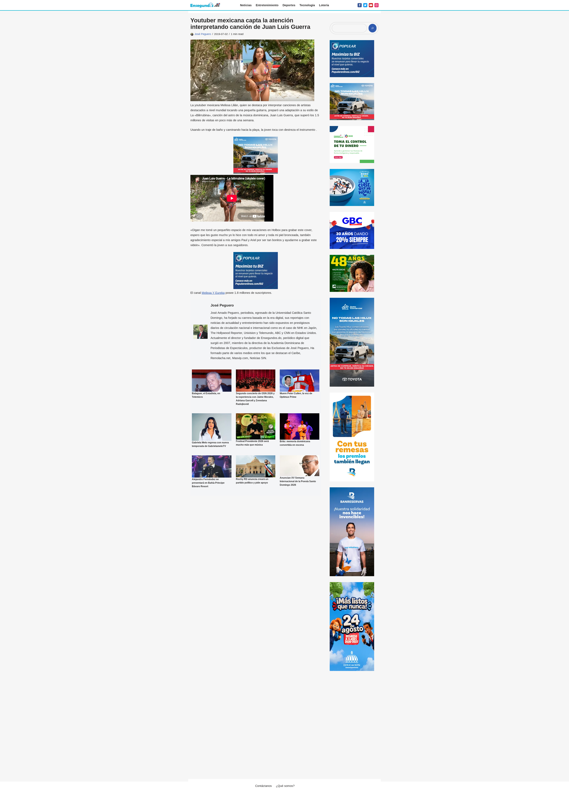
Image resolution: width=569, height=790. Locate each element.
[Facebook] (360, 5)
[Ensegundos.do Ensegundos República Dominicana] (205, 5)
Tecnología (307, 5)
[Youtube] (371, 5)
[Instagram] (376, 5)
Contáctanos (263, 785)
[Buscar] (373, 28)
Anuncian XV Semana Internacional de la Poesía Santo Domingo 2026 (298, 481)
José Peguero (203, 34)
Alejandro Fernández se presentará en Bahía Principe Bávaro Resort (208, 483)
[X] (365, 5)
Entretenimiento (267, 5)
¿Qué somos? (285, 785)
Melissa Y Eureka (213, 292)
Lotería (324, 5)
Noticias (246, 5)
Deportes (289, 5)
